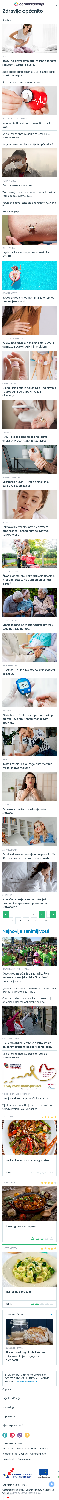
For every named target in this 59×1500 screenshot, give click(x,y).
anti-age (6, 432)
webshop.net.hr (38, 1453)
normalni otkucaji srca (14, 118)
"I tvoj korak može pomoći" (16, 1094)
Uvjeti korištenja (11, 1398)
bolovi (5, 56)
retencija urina (10, 571)
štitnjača (7, 895)
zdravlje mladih (10, 849)
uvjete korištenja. (27, 1381)
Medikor (6, 759)
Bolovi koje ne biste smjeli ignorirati (21, 82)
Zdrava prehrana (14, 1348)
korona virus (9, 181)
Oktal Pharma (9, 383)
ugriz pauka (8, 248)
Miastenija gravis (11, 477)
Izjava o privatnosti (12, 1425)
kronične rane (9, 620)
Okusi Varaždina (10, 1038)
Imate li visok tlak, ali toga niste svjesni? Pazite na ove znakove (27, 766)
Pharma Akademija (40, 1448)
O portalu (7, 1389)
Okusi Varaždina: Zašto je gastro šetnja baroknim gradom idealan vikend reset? (27, 1045)
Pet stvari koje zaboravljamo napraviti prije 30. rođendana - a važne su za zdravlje (28, 856)
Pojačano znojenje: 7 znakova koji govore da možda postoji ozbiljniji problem (28, 344)
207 (46, 920)
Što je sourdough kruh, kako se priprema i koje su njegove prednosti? (25, 1356)
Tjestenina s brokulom (19, 1292)
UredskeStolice (9, 1453)
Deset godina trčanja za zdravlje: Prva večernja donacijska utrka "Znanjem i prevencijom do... (25, 977)
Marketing (8, 1407)
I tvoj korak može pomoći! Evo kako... (26, 1098)
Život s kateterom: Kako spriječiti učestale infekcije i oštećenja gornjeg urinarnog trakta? (28, 579)
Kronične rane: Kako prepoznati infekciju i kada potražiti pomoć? (28, 626)
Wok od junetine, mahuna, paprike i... (29, 1160)
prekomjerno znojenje (13, 338)
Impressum (8, 1416)
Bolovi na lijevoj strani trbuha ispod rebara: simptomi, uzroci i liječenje (29, 62)
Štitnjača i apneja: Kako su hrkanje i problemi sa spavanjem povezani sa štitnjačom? (24, 903)
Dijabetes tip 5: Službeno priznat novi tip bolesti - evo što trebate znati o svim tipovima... (27, 719)
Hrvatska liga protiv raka (15, 969)
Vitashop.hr (7, 1448)
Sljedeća (53, 914)
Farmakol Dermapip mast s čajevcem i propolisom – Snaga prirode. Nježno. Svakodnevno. (25, 530)
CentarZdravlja (29, 4)
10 (36, 920)
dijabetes (6, 710)
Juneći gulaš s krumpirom (21, 1226)
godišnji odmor (10, 293)
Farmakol (7, 522)
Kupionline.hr (8, 1459)
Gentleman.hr (22, 1448)
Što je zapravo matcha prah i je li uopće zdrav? (27, 144)
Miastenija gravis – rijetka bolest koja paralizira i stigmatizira (25, 483)
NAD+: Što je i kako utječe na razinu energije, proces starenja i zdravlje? (24, 438)
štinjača (6, 804)
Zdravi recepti (24, 1459)
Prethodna (6, 914)
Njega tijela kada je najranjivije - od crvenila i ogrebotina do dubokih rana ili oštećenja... (29, 391)
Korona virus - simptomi (17, 185)
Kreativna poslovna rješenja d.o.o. (24, 1492)
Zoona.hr (23, 1453)
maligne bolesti (10, 665)
